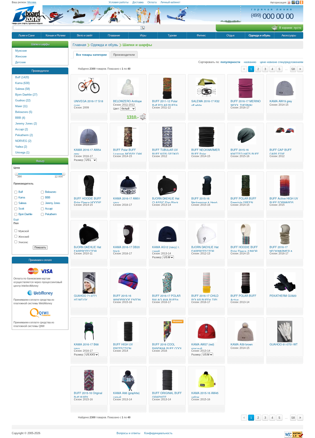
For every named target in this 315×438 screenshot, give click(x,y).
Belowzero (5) (23, 112)
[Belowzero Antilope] (128, 88)
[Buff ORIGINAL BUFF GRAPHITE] (167, 380)
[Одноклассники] (301, 2)
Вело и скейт (84, 35)
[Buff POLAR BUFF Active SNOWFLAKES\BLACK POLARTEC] (245, 283)
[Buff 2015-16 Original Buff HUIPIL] (89, 380)
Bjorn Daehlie (25, 214)
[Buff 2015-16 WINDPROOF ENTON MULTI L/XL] (128, 283)
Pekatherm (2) (24, 135)
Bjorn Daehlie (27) (26, 94)
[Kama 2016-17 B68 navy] (89, 331)
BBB (47, 197)
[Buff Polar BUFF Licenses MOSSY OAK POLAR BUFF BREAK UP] (128, 137)
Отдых (230, 35)
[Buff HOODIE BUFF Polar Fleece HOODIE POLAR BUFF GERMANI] (89, 186)
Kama (21, 197)
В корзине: (290, 27)
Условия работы (119, 2)
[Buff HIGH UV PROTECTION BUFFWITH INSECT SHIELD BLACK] (128, 331)
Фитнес (201, 35)
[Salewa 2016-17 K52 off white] (206, 88)
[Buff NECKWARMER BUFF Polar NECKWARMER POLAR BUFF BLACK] (206, 137)
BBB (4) (20, 117)
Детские (20, 62)
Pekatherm (51, 214)
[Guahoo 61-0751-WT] (284, 331)
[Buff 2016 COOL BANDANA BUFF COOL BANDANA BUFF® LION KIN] (167, 331)
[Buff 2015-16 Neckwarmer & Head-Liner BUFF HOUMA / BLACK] (206, 186)
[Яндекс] (289, 2)
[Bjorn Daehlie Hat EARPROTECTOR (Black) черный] (89, 234)
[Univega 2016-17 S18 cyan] (89, 88)
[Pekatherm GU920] (284, 283)
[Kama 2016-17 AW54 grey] (89, 137)
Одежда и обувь (259, 35)
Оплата (152, 2)
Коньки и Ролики (55, 35)
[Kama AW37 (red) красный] (206, 331)
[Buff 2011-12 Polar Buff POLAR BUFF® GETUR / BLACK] (167, 88)
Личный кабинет (170, 2)
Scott (21, 208)
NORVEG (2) (23, 140)
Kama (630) (22, 83)
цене (261, 62)
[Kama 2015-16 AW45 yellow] (206, 380)
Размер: (79, 160)
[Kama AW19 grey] (284, 88)
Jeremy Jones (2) (26, 123)
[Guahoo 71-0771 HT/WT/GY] (89, 283)
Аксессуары (289, 35)
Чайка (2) (21, 146)
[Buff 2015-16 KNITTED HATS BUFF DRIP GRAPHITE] (245, 137)
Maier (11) (21, 106)
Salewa (22, 203)
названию (248, 62)
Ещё (16, 219)
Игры (143, 35)
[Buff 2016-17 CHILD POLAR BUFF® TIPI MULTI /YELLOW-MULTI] (206, 283)
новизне (272, 62)
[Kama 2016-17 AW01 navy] (128, 186)
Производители (40, 70)
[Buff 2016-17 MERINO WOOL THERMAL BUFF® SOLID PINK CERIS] (245, 88)
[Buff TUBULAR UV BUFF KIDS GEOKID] (167, 137)
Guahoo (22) (22, 100)
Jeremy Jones (52, 203)
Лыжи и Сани (26, 35)
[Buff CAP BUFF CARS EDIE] (284, 137)
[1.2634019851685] (293, 434)
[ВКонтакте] (297, 2)
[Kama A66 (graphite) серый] (128, 380)
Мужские (21, 50)
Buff (20, 192)
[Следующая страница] (300, 69)
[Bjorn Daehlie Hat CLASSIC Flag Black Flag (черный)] (167, 186)
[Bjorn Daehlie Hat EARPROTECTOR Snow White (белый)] (206, 234)
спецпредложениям (290, 62)
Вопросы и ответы (128, 433)
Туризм (172, 35)
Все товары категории (91, 54)
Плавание (114, 35)
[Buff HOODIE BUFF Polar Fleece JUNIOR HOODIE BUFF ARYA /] (245, 234)
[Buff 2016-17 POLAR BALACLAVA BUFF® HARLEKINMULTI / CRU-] (167, 283)
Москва (31, 2)
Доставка (138, 2)
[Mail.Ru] (293, 2)
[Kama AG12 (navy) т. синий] (167, 234)
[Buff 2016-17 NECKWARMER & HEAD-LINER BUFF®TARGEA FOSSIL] (284, 234)
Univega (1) (22, 152)
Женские (21, 56)
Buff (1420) (22, 77)
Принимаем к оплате (40, 260)
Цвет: (116, 108)
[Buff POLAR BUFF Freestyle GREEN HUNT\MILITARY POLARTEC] (245, 186)
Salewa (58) (22, 88)
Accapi (48, 208)
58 (293, 69)
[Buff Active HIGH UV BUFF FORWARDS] (284, 186)
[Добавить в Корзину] (142, 116)
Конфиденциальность (158, 433)
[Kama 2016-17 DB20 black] (128, 234)
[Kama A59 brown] (245, 331)
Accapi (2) (21, 129)
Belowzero (50, 192)
